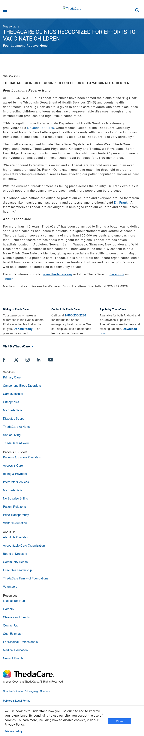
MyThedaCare (12, 410)
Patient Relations (14, 506)
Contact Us (10, 625)
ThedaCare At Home (17, 426)
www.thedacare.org (57, 274)
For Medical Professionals (20, 642)
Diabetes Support (14, 418)
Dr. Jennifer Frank (40, 128)
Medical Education (15, 650)
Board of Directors (15, 553)
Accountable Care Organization (24, 545)
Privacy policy (13, 731)
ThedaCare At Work (16, 443)
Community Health (15, 562)
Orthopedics (11, 402)
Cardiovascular (13, 394)
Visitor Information (15, 523)
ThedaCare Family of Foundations (25, 578)
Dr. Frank (121, 202)
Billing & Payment (15, 473)
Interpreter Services (16, 482)
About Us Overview (16, 537)
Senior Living (12, 435)
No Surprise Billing (15, 498)
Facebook (117, 274)
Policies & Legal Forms (16, 700)
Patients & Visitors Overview (22, 457)
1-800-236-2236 (75, 315)
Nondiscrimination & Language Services (26, 691)
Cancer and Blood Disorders (22, 385)
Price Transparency (16, 515)
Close (119, 721)
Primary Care (12, 377)
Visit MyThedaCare (16, 346)
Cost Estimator (12, 633)
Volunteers (10, 586)
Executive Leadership (17, 570)
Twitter (8, 278)
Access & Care (13, 465)
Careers (8, 609)
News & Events (13, 658)
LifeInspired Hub (14, 601)
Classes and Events (16, 617)
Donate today (23, 329)
